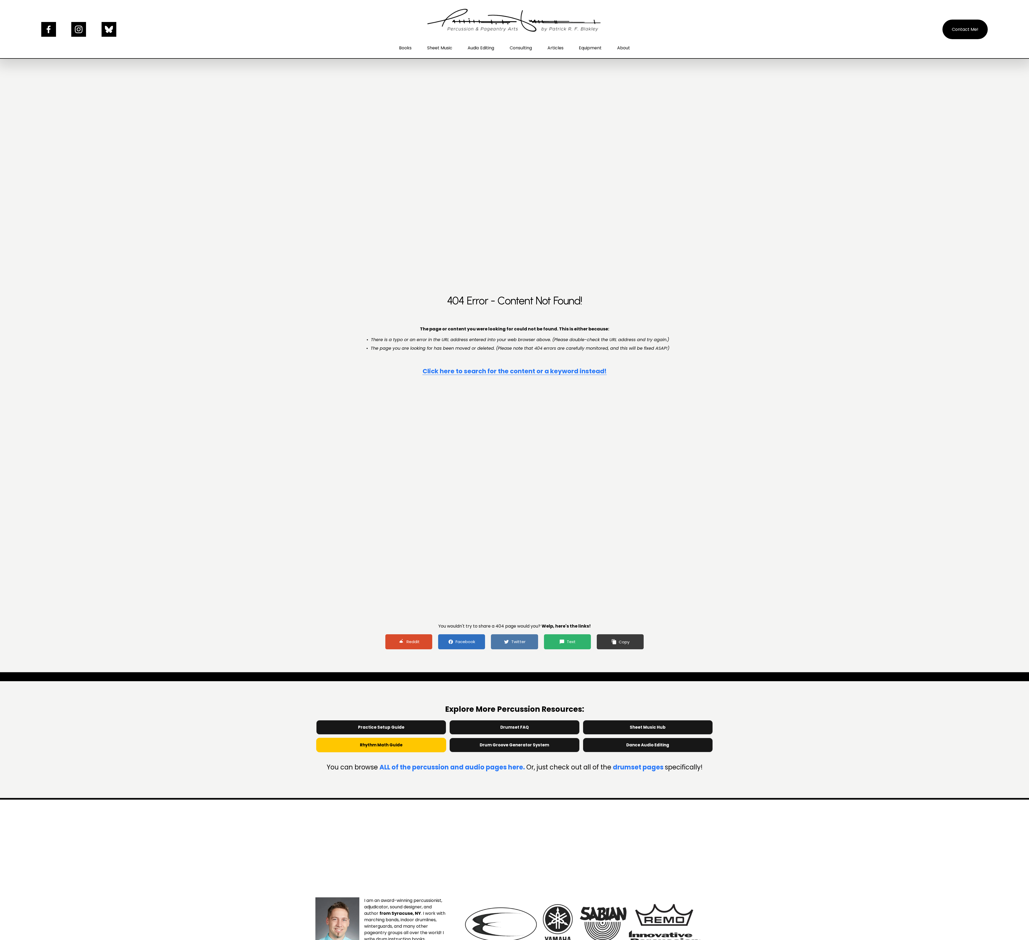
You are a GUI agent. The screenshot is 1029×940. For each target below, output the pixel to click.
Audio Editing (481, 48)
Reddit (413, 641)
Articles (555, 48)
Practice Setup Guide (381, 727)
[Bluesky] (109, 29)
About (623, 48)
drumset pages (639, 767)
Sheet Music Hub (648, 727)
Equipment (590, 48)
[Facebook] (48, 29)
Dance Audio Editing (647, 745)
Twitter (518, 641)
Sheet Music (439, 48)
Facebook (465, 641)
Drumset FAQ (514, 727)
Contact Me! (965, 29)
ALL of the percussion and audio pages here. (452, 767)
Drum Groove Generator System (514, 745)
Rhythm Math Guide (381, 745)
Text (571, 641)
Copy (624, 642)
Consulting (521, 48)
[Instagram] (78, 29)
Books (405, 48)
